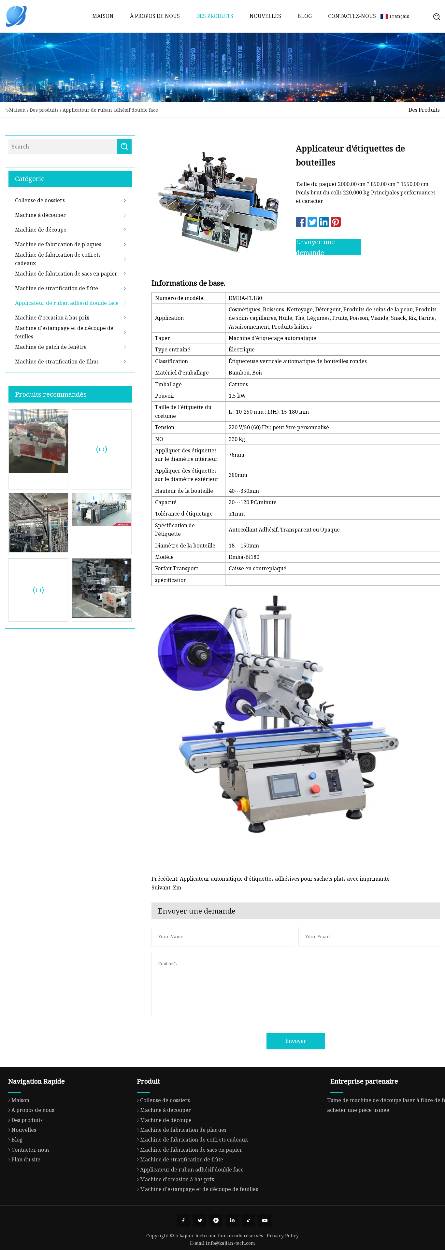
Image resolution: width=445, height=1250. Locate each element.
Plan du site (25, 1159)
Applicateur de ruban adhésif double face (110, 110)
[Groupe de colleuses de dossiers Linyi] (16, 16)
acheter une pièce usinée (358, 1110)
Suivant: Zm (166, 887)
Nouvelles (265, 16)
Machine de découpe (40, 229)
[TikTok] (248, 1220)
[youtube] (264, 1220)
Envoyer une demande (315, 247)
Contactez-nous (352, 16)
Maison (103, 16)
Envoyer (295, 1040)
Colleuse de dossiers (40, 200)
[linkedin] (232, 1220)
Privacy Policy (283, 1235)
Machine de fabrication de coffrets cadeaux (58, 259)
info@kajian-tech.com (230, 1243)
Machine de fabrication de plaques (58, 244)
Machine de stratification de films (57, 361)
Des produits (214, 16)
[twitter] (199, 1220)
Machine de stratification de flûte (56, 288)
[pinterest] (216, 1220)
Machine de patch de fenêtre (51, 346)
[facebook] (183, 1220)
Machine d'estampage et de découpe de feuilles (64, 332)
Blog (304, 16)
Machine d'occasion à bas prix (52, 317)
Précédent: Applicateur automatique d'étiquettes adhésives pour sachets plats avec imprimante (270, 878)
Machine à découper (40, 215)
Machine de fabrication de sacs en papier (66, 273)
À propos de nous (155, 16)
